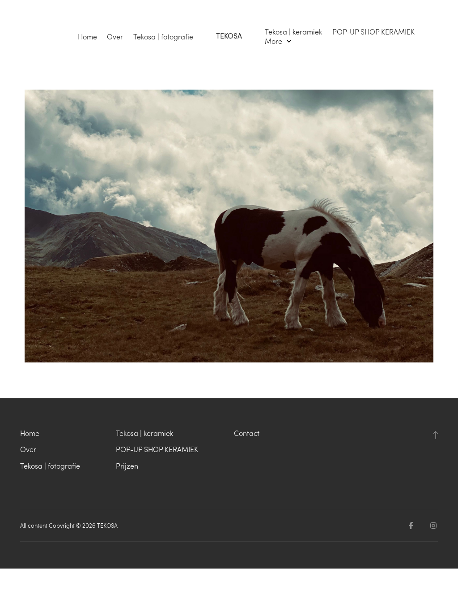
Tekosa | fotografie (163, 36)
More (274, 41)
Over (115, 36)
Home (87, 36)
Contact (246, 433)
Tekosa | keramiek (293, 31)
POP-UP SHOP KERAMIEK (373, 31)
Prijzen (127, 465)
